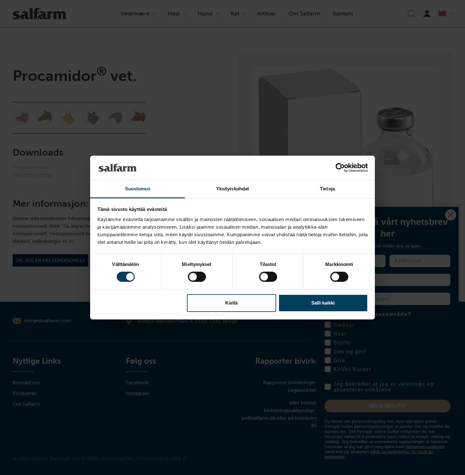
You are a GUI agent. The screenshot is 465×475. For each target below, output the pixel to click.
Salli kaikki (323, 302)
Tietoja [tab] (327, 188)
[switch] (197, 277)
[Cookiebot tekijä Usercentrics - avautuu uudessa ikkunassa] (340, 168)
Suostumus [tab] (138, 188)
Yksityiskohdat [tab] (232, 188)
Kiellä (231, 302)
